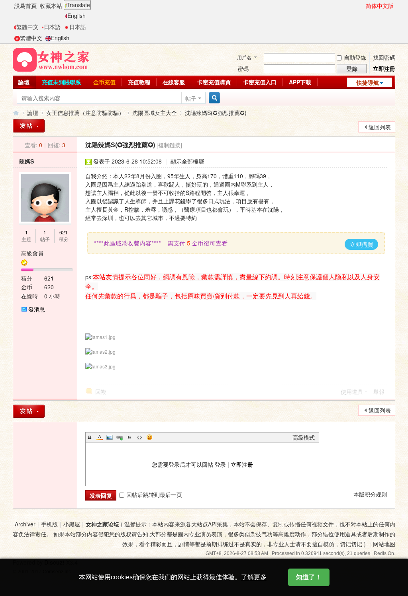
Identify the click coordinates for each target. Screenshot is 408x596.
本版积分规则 (370, 494)
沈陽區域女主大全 (154, 113)
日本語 (52, 27)
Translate (78, 5)
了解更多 (254, 577)
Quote (129, 437)
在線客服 (174, 82)
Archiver (25, 524)
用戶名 (244, 57)
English (76, 15)
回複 (100, 391)
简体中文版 (380, 6)
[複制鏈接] (169, 145)
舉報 (378, 391)
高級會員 (32, 253)
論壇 (23, 82)
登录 (220, 464)
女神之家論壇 (16, 113)
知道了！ (309, 577)
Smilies (149, 437)
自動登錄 (355, 57)
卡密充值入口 (260, 82)
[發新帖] (29, 125)
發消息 (36, 309)
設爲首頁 (25, 6)
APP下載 (300, 82)
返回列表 (380, 127)
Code (139, 437)
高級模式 (303, 437)
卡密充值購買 (214, 82)
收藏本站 (51, 6)
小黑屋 (71, 524)
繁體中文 (27, 27)
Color (100, 437)
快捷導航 (368, 82)
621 (63, 232)
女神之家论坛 (102, 524)
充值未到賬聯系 (61, 82)
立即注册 (242, 464)
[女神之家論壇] (51, 59)
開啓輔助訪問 (362, 5)
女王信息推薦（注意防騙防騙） (85, 113)
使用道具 (352, 391)
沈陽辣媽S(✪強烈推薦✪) (216, 113)
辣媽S (26, 161)
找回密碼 (384, 57)
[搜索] (213, 98)
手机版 (49, 524)
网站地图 (384, 544)
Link (120, 437)
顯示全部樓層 (187, 161)
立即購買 (361, 244)
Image (110, 437)
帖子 (190, 98)
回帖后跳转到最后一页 (154, 495)
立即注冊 (384, 68)
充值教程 (139, 82)
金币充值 (104, 82)
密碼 (243, 68)
